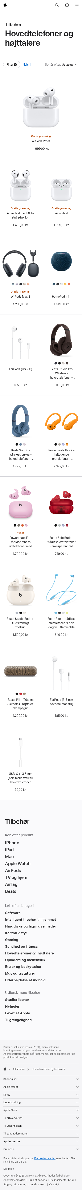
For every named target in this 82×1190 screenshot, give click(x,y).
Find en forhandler (45, 1158)
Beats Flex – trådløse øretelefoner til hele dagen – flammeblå (61, 623)
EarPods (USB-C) (20, 369)
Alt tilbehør (19, 1069)
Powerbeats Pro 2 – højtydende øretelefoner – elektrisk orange (61, 455)
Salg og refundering (14, 1184)
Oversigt (54, 1184)
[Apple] (4, 1069)
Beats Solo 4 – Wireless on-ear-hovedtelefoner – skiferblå (20, 455)
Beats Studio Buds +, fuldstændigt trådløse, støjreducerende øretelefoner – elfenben (20, 623)
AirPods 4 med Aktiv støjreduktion (20, 215)
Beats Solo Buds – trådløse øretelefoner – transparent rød (61, 542)
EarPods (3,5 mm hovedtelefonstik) (61, 702)
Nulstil (27, 64)
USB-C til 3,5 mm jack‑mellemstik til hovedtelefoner (20, 778)
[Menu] (77, 5)
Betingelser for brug (62, 1180)
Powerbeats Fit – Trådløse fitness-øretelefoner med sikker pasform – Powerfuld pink (20, 542)
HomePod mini (61, 296)
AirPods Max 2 (20, 296)
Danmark (8, 1168)
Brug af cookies (38, 1180)
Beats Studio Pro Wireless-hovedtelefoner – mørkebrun (61, 373)
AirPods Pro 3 (41, 141)
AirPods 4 (61, 213)
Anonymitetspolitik (14, 1180)
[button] (57, 5)
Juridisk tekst (37, 1184)
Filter (13, 65)
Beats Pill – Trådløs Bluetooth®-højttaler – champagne (20, 704)
